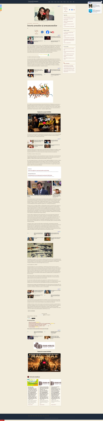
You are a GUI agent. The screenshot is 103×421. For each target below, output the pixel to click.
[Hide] (0, 11)
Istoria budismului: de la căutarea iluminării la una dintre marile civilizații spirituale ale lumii (69, 40)
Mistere (65, 1)
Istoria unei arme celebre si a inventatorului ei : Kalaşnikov (40, 324)
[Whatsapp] (1, 8)
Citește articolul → (30, 404)
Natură (58, 1)
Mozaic (68, 1)
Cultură (52, 1)
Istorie (55, 1)
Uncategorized (29, 23)
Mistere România (66, 63)
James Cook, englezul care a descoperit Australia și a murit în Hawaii (38, 170)
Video (73, 1)
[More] (1, 10)
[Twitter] (1, 7)
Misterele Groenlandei (34, 322)
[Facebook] (1, 5)
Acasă (49, 1)
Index (71, 1)
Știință (61, 1)
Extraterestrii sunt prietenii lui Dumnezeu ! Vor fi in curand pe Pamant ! (42, 323)
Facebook (41, 328)
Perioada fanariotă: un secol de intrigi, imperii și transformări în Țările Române (40, 175)
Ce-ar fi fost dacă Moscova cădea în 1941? (69, 37)
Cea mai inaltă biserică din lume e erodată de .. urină (39, 325)
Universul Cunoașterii (33, 1)
